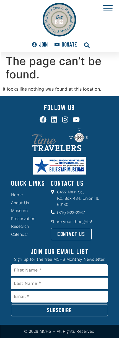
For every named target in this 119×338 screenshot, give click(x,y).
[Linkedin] (54, 119)
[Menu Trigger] (108, 8)
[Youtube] (76, 119)
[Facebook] (43, 119)
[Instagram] (65, 119)
